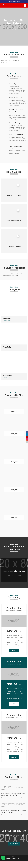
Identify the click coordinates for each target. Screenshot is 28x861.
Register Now (14, 843)
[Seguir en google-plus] (25, 306)
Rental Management (17, 123)
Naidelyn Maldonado (7, 787)
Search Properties (14, 195)
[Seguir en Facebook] (25, 297)
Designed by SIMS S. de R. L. (14, 858)
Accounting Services (17, 97)
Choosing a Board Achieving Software (13, 803)
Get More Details (14, 221)
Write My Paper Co (7, 786)
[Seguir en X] (25, 300)
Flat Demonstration (16, 146)
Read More (14, 650)
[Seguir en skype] (25, 303)
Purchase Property (14, 246)
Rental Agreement (16, 134)
